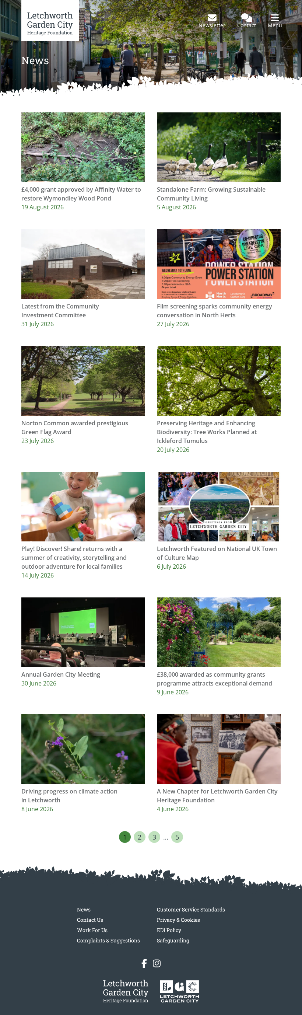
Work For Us (92, 930)
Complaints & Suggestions (108, 940)
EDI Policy (169, 930)
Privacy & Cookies (178, 919)
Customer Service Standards (191, 909)
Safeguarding (173, 940)
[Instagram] (157, 963)
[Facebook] (144, 963)
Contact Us (90, 919)
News (84, 909)
